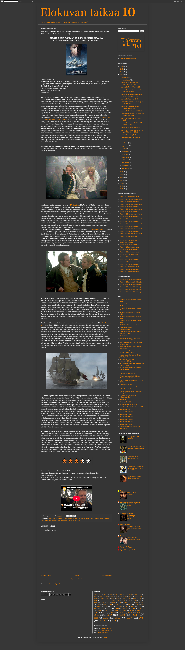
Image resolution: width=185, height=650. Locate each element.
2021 (121, 175)
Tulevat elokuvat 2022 (126, 421)
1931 (105, 594)
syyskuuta (125, 146)
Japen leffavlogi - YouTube (128, 550)
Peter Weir (60, 520)
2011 (104, 612)
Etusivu (76, 575)
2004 (100, 610)
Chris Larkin (63, 518)
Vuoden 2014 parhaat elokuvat (129, 247)
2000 (117, 608)
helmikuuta (125, 165)
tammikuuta (126, 168)
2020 (121, 177)
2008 (131, 610)
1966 (107, 600)
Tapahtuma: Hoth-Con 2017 (128, 404)
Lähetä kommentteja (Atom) (53, 584)
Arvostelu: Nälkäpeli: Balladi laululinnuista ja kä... (130, 107)
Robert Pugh (68, 520)
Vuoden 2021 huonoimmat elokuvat (131, 219)
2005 (108, 610)
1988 (136, 604)
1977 (119, 602)
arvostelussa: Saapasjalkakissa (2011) (132, 516)
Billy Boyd (56, 518)
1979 (130, 602)
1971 (134, 600)
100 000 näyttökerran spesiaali (129, 325)
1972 (140, 600)
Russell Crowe (77, 520)
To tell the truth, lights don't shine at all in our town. (134, 528)
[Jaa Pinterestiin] (75, 516)
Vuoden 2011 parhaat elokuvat (129, 254)
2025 (121, 69)
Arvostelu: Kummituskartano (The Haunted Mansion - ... (132, 90)
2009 (138, 610)
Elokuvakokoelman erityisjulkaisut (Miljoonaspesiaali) (130, 332)
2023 (121, 75)
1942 (101, 596)
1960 (123, 598)
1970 (129, 600)
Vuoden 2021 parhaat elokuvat (129, 216)
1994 (125, 606)
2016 (121, 189)
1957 (112, 598)
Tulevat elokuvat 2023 (126, 419)
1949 (125, 596)
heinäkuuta (125, 151)
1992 (112, 606)
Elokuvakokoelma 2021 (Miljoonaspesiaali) (127, 328)
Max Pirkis (45, 520)
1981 (142, 602)
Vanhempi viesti (106, 575)
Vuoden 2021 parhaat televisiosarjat (131, 289)
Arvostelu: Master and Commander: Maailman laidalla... (132, 114)
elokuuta (124, 148)
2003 (50, 518)
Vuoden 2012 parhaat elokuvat (129, 252)
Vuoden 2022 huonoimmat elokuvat (131, 214)
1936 (125, 594)
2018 (121, 183)
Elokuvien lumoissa (126, 513)
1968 (118, 600)
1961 (128, 598)
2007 (124, 610)
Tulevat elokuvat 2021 (126, 424)
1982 (98, 604)
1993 (119, 606)
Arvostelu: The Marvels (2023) (130, 127)
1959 (117, 598)
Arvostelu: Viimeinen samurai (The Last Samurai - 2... (132, 102)
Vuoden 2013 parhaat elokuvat (129, 249)
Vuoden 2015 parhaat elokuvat (129, 244)
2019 (121, 180)
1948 (121, 596)
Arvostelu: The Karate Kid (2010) (131, 111)
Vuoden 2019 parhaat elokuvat (129, 226)
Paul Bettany (52, 520)
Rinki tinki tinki (125, 524)
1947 (116, 596)
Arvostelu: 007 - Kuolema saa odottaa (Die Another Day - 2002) (135, 468)
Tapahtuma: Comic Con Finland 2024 (131, 407)
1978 (125, 602)
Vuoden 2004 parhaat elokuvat (129, 262)
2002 (134, 608)
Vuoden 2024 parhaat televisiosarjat (131, 282)
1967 (112, 600)
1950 (130, 596)
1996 (139, 606)
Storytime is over (125, 536)
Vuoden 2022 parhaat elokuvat (129, 211)
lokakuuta (125, 143)
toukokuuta (125, 157)
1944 (106, 596)
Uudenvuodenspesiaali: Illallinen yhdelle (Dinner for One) (130, 377)
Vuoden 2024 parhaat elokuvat (129, 201)
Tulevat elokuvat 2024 (126, 417)
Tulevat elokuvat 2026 (126, 412)
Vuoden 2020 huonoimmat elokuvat (131, 224)
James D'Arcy (89, 518)
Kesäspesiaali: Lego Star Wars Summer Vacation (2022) (129, 372)
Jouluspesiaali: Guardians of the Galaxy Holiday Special (130, 351)
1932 (110, 594)
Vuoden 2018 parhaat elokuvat (129, 231)
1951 (135, 596)
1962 (134, 598)
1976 (113, 602)
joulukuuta (125, 77)
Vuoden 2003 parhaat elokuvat (129, 264)
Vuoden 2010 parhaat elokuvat (129, 257)
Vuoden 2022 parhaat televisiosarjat (131, 287)
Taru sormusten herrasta (96, 229)
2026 (121, 66)
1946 (111, 596)
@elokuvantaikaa (106, 630)
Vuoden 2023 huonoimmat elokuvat (131, 209)
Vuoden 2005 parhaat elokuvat (129, 259)
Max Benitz (105, 518)
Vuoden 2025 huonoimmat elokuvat (131, 199)
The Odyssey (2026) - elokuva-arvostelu (134, 477)
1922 (100, 594)
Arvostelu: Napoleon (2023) (130, 99)
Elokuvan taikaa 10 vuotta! (128, 58)
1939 (135, 594)
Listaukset (123, 399)
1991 (105, 606)
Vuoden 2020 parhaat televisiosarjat (131, 292)
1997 (95, 608)
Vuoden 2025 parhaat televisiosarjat (131, 279)
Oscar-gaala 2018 (125, 402)
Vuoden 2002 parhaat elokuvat (129, 267)
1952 (141, 596)
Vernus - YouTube (126, 547)
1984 (110, 604)
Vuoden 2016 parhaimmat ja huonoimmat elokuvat (128, 241)
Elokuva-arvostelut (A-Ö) (50, 22)
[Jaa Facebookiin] (73, 516)
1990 (98, 606)
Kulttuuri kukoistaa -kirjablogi (130, 502)
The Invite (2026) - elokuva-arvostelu (133, 457)
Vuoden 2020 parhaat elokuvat (129, 221)
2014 (130, 612)
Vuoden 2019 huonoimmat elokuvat (131, 229)
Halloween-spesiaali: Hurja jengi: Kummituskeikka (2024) (130, 339)
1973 (95, 602)
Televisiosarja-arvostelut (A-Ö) (76, 22)
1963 (140, 598)
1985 (116, 604)
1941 (95, 596)
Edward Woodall (72, 518)
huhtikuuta (125, 160)
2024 (121, 72)
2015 (138, 612)
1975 (107, 602)
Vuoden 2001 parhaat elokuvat (129, 269)
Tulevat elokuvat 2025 (126, 414)
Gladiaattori (74, 205)
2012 (113, 612)
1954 (101, 598)
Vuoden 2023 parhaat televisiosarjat (131, 284)
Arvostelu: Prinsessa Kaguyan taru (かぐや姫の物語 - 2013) (132, 95)
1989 (142, 604)
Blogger (105, 637)
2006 (116, 610)
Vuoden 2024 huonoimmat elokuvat (131, 204)
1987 (129, 604)
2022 (121, 172)
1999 (109, 608)
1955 (106, 598)
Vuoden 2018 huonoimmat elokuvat (131, 234)
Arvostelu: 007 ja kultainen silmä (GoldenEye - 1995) (136, 447)
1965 (101, 600)
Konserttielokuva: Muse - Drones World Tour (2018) (130, 387)
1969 (124, 600)
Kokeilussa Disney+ (126, 384)
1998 (102, 608)
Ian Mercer (81, 518)
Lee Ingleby (98, 518)
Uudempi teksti (46, 575)
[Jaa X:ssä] (71, 516)
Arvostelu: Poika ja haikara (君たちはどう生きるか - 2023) (132, 131)
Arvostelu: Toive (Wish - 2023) (130, 87)
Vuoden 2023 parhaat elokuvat (129, 206)
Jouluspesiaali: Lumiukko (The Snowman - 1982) (129, 360)
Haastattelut (123, 336)
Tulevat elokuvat (125, 409)
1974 (102, 602)
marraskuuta (126, 80)
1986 (123, 604)
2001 (125, 608)
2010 (96, 612)
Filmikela (123, 491)
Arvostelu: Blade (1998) (128, 135)
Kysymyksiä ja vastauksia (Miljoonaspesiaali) (128, 396)
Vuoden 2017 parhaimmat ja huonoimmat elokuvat (128, 237)
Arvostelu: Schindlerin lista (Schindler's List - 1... (129, 83)
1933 (115, 594)
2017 (121, 186)
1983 (104, 604)
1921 (95, 594)
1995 (132, 606)
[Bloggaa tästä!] (69, 516)
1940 (140, 594)
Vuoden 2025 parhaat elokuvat (129, 197)
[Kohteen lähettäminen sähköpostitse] (67, 516)
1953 (95, 598)
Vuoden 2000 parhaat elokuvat (129, 271)
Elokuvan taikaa (106, 628)
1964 (95, 600)
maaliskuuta (126, 163)
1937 (130, 594)
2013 (121, 612)
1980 (136, 602)
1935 (121, 594)
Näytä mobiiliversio (76, 579)
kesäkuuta (125, 154)
